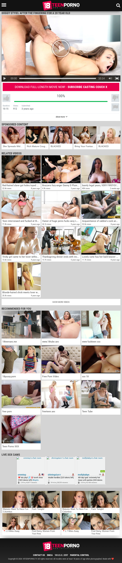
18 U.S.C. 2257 (61, 555)
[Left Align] (5, 5)
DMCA (50, 555)
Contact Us (39, 555)
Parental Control (79, 555)
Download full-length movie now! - (61, 87)
